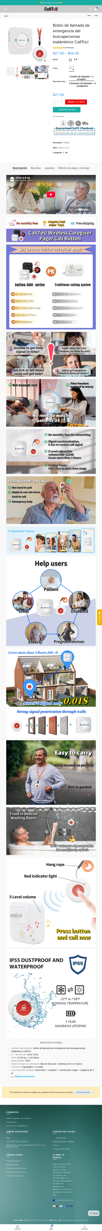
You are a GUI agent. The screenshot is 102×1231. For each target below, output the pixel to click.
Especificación (59, 81)
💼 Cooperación (59, 1138)
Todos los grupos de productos (18, 1118)
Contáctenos (11, 1122)
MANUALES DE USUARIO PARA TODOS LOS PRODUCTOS (26, 1146)
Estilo (55, 59)
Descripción (20, 168)
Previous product (89, 15)
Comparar (60, 116)
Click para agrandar (45, 60)
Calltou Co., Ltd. (55, 1220)
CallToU (66, 143)
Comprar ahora (66, 110)
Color (55, 68)
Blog (8, 1138)
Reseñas (36, 168)
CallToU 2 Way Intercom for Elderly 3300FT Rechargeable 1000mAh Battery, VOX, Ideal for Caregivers (26, 1221)
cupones (50, 168)
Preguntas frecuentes (61, 1149)
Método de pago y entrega (73, 168)
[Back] (6, 15)
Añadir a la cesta (76, 102)
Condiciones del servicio (16, 1172)
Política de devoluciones (16, 1168)
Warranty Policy (12, 1165)
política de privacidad (14, 1176)
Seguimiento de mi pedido (63, 1141)
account (91, 9)
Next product (96, 15)
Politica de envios (13, 1161)
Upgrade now (83, 1092)
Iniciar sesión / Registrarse (17, 1126)
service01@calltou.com (64, 1200)
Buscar (56, 1145)
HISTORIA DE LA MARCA (17, 1141)
